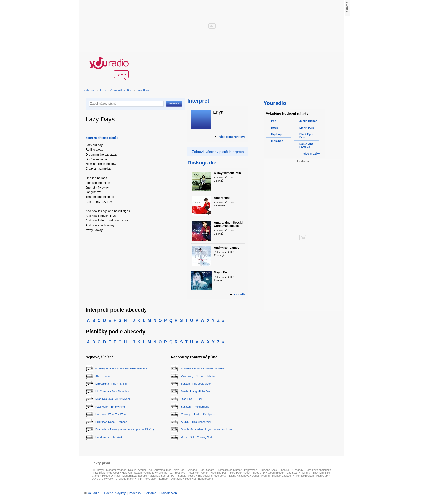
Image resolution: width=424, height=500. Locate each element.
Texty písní (89, 90)
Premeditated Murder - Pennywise (237, 469)
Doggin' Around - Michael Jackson (272, 475)
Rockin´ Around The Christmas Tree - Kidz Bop (156, 469)
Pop (273, 120)
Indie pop (277, 140)
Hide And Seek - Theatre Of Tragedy (281, 469)
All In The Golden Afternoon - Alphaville (159, 478)
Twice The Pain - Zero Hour (225, 472)
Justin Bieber (308, 120)
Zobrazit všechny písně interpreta (218, 152)
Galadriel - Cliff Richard (200, 469)
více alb (239, 294)
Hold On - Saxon (132, 472)
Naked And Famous (306, 145)
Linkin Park (306, 127)
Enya (103, 90)
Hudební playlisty (114, 493)
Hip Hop (276, 134)
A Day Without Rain (121, 90)
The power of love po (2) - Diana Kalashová (223, 475)
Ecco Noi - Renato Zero (199, 478)
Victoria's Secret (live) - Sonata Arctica (172, 475)
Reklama (150, 493)
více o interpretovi (232, 137)
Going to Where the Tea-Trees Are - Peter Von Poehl (175, 472)
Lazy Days (143, 90)
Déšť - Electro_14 (254, 472)
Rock (274, 127)
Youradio (93, 493)
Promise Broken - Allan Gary (312, 475)
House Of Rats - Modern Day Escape (124, 475)
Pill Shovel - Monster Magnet (109, 469)
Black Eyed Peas (306, 136)
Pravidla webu (169, 493)
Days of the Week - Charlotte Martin (113, 478)
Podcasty (135, 493)
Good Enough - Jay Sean (283, 472)
